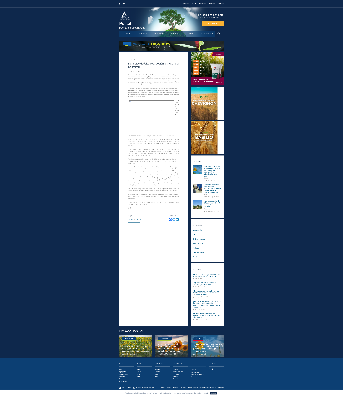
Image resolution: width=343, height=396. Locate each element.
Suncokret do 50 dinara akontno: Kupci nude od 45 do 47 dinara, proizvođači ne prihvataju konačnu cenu (212, 171)
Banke (156, 374)
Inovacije (175, 369)
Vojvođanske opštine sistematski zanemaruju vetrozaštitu (205, 283)
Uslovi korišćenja (211, 387)
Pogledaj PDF (212, 24)
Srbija (205, 194)
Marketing (202, 4)
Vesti (127, 34)
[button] (120, 346)
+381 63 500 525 (126, 388)
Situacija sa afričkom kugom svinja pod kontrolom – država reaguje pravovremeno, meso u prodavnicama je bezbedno (207, 304)
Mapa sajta (221, 387)
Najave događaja (199, 239)
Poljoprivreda (206, 34)
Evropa (139, 372)
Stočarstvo (176, 379)
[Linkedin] (177, 219)
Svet (138, 374)
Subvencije (174, 34)
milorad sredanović (134, 222)
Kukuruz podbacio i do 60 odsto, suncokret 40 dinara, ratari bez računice (212, 204)
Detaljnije (206, 393)
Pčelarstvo (194, 377)
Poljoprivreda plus (178, 372)
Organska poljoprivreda (197, 374)
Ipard (191, 34)
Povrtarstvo (176, 374)
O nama (194, 4)
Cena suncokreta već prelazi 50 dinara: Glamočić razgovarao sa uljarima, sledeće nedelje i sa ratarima (212, 188)
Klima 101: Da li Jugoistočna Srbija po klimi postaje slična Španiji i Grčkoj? (206, 275)
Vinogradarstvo (195, 372)
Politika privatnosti (199, 387)
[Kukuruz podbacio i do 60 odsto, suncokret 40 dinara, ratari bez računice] (197, 204)
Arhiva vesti (131, 59)
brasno (130, 219)
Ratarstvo (207, 209)
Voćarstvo (193, 370)
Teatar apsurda (159, 34)
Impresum (212, 4)
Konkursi (157, 369)
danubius (139, 219)
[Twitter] (173, 219)
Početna (186, 4)
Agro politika (143, 34)
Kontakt (221, 4)
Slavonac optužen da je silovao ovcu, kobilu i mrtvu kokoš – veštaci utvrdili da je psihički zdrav (206, 293)
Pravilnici (157, 372)
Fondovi (157, 376)
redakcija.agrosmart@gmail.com (145, 388)
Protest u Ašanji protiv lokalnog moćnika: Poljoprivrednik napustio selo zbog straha (206, 315)
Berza (206, 178)
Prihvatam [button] (213, 393)
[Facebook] (170, 219)
